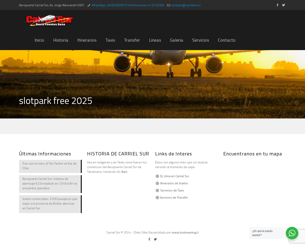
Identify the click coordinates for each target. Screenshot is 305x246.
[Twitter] (283, 5)
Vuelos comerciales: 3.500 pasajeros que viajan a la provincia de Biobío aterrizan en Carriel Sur (49, 203)
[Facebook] (277, 5)
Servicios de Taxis (172, 190)
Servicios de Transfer (174, 197)
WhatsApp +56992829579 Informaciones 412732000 (128, 5)
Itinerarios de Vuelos (174, 183)
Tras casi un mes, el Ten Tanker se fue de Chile (49, 165)
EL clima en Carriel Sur (174, 176)
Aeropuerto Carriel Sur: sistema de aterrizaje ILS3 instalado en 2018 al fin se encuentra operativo (49, 183)
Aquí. (124, 171)
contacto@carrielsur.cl (186, 5)
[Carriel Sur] (48, 20)
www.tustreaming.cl (185, 232)
